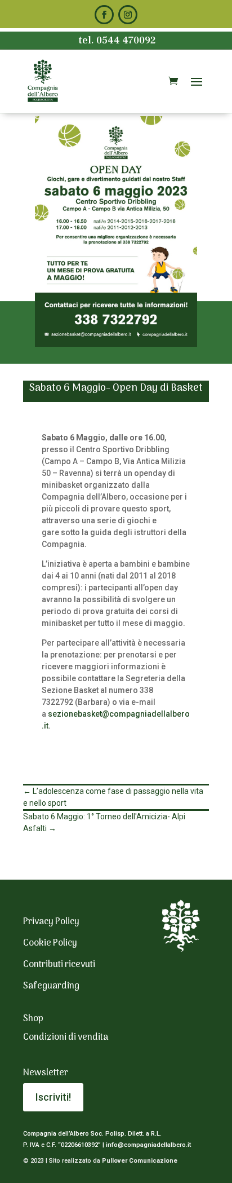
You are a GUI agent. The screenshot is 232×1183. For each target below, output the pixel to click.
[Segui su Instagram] (127, 14)
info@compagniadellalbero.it (148, 1145)
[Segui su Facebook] (104, 14)
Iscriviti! (53, 1097)
